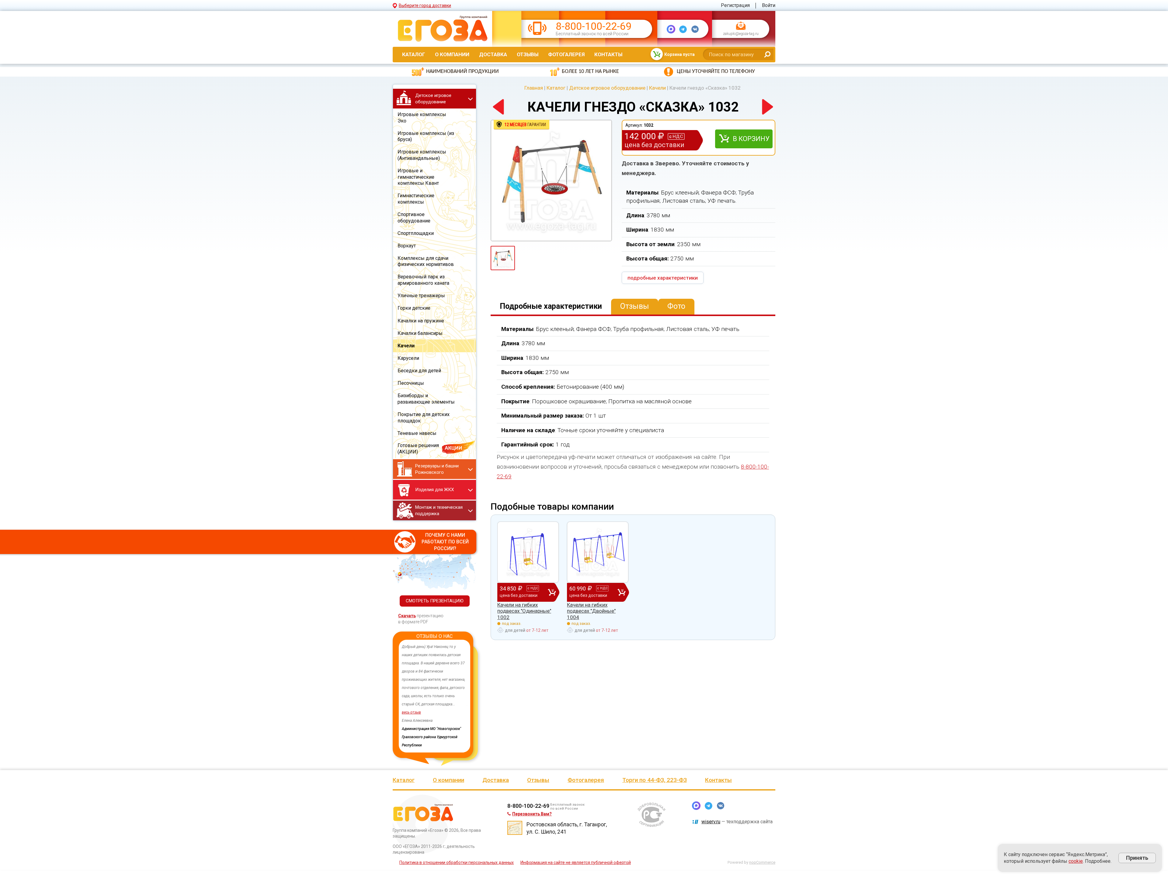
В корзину (751, 139)
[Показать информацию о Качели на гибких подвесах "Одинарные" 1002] (528, 552)
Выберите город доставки (425, 5)
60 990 (588, 591)
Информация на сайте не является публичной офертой (575, 862)
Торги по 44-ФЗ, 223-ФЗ (654, 779)
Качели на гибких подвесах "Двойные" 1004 (591, 611)
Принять (1137, 858)
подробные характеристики (662, 278)
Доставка (493, 54)
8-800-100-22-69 (593, 26)
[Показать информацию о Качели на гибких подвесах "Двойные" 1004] (597, 552)
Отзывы (527, 54)
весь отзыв (411, 720)
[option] (434, 696)
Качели (657, 88)
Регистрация (735, 5)
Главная (533, 88)
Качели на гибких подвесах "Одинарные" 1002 (524, 611)
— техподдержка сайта (737, 822)
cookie (1076, 861)
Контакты (608, 54)
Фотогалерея (566, 54)
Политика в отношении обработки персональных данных (456, 862)
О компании (452, 54)
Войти (768, 5)
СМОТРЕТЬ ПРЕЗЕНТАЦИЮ (435, 601)
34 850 (519, 591)
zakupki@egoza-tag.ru (741, 34)
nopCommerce (762, 862)
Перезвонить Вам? (532, 813)
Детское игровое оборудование (607, 88)
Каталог (413, 54)
